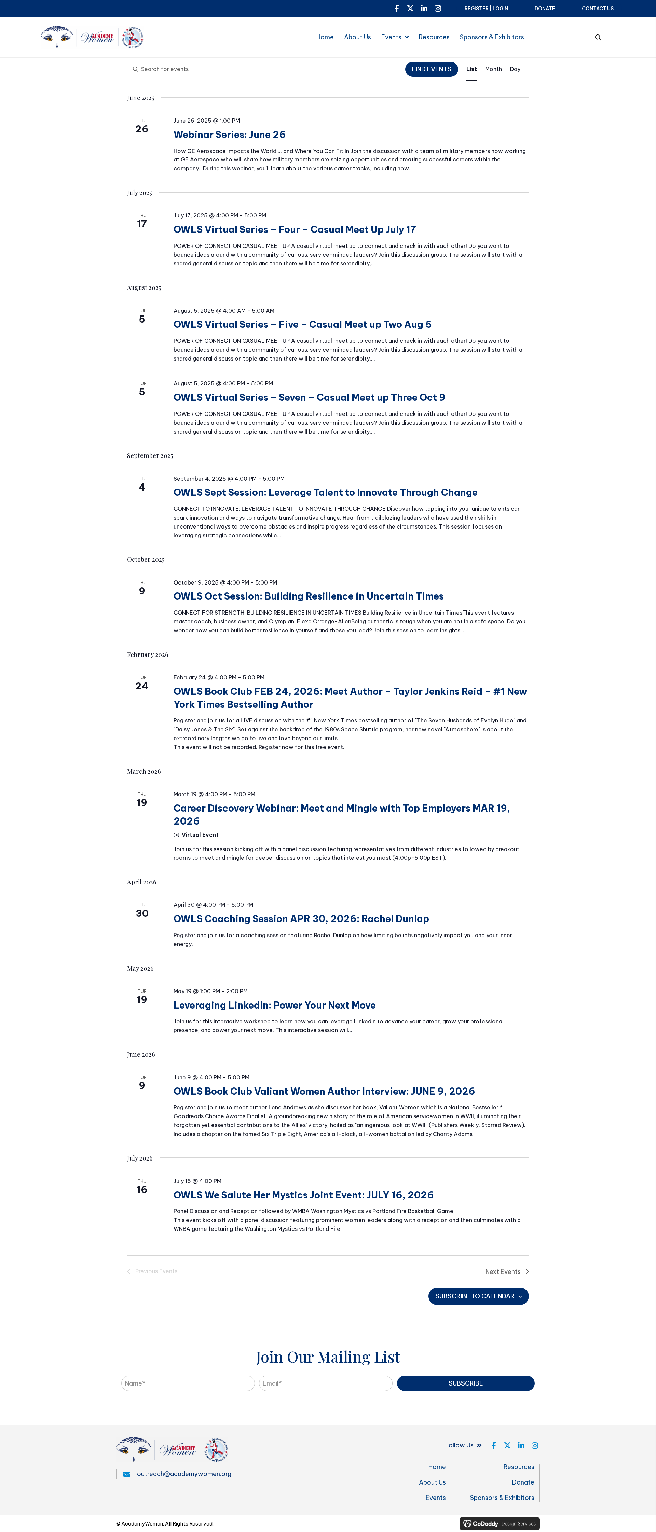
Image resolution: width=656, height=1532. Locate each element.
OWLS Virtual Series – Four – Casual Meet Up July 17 (295, 229)
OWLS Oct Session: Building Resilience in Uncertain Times (309, 596)
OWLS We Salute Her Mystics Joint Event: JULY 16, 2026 (304, 1195)
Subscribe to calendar (475, 1296)
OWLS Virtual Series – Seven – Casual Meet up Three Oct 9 (310, 397)
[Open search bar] (598, 36)
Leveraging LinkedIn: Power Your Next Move (275, 1005)
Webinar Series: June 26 (230, 134)
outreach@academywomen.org (184, 1474)
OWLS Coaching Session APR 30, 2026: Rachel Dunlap (301, 919)
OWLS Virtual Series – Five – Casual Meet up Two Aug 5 (303, 324)
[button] (397, 8)
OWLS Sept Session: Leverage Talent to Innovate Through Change (326, 492)
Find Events (431, 69)
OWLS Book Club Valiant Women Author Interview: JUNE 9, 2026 (324, 1091)
